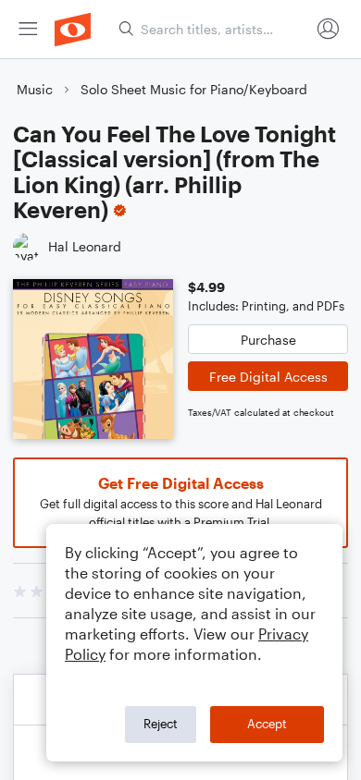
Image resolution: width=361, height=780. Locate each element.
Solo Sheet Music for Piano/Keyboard (194, 89)
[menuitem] (28, 29)
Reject (160, 723)
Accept (267, 723)
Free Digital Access (268, 376)
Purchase (268, 339)
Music (35, 89)
